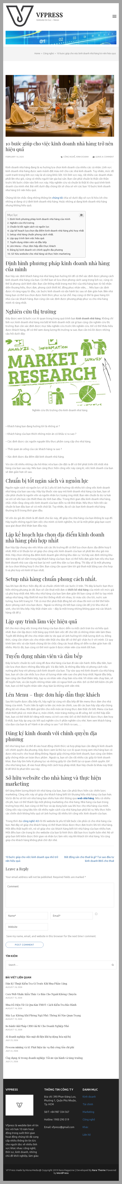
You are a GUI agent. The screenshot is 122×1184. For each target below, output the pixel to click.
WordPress (63, 1173)
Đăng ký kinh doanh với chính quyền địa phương (36, 249)
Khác (85, 1127)
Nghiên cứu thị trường (22, 223)
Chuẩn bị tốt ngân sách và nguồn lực (29, 226)
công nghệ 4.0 (31, 821)
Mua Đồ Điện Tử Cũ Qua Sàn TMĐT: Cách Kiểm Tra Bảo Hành (41, 1004)
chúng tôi (57, 197)
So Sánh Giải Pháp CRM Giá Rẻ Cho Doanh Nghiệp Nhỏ (37, 1026)
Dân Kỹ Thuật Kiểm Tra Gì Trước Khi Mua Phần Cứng (36, 983)
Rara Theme (99, 1170)
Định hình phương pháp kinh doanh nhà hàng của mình (40, 219)
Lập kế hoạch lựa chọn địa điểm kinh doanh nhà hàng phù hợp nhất (47, 230)
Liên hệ (87, 1134)
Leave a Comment (104, 157)
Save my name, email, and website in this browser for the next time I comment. (51, 936)
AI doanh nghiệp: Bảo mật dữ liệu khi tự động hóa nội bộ (38, 1036)
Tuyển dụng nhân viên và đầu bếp (28, 242)
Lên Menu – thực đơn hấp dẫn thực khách (33, 246)
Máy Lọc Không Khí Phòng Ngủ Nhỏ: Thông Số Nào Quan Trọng (43, 1015)
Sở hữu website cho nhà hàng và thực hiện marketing (40, 253)
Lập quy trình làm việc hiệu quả (27, 238)
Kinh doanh (82, 157)
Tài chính (88, 1104)
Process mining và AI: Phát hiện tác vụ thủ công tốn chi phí (40, 1047)
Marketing (88, 1111)
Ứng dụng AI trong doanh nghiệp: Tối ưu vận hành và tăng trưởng (44, 1058)
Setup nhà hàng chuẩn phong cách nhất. (32, 234)
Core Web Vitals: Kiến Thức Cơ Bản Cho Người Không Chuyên (41, 994)
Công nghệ (69, 157)
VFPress (49, 15)
